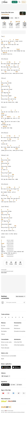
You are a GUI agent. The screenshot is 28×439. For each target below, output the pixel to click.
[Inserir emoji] (24, 309)
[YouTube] (3, 399)
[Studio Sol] (6, 413)
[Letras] (4, 407)
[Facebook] (13, 399)
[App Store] (16, 373)
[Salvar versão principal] (8, 18)
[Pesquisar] (19, 2)
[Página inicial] (4, 2)
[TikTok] (19, 399)
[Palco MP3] (12, 407)
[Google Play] (6, 373)
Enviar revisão (4, 279)
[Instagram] (8, 399)
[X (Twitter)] (24, 399)
